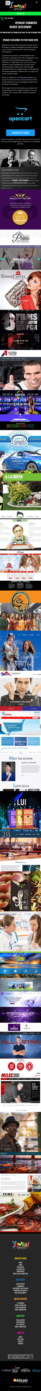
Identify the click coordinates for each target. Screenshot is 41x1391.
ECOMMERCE (20, 1286)
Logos (20, 1265)
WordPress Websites (20, 1290)
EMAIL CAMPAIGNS (20, 1326)
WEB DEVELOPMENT (20, 1293)
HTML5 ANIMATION (20, 1305)
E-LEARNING (20, 1303)
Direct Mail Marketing (20, 1273)
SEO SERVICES (20, 1324)
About (20, 1337)
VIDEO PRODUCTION (20, 1309)
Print (20, 1262)
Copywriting (20, 1322)
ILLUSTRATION (20, 1269)
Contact (20, 1341)
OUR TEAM (20, 1339)
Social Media (20, 1320)
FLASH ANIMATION (20, 1307)
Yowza (15, 1386)
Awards (20, 1343)
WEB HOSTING (20, 1284)
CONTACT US (20, 13)
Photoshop (20, 1267)
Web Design (20, 1279)
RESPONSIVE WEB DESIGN (20, 1288)
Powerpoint (20, 1271)
